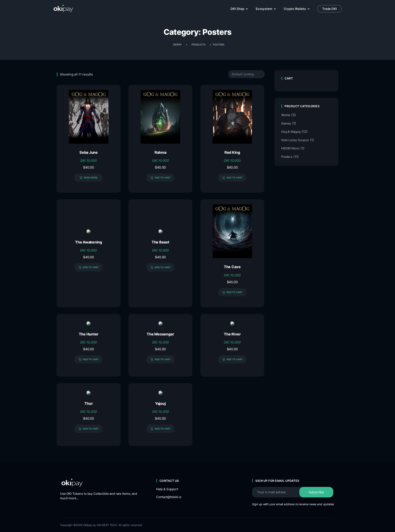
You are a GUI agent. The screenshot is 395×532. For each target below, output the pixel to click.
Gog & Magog (291, 132)
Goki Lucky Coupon (295, 140)
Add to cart (163, 177)
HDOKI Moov (290, 148)
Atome (285, 115)
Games (286, 123)
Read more (91, 177)
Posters (286, 157)
